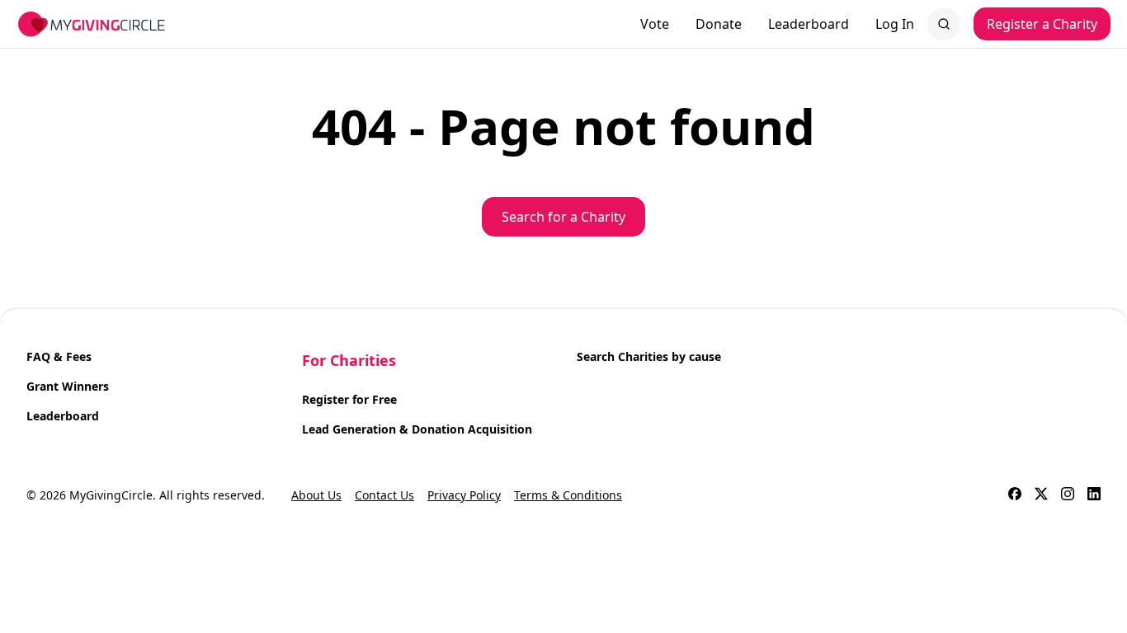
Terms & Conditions (568, 495)
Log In (894, 24)
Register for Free (349, 399)
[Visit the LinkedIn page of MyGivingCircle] (1094, 495)
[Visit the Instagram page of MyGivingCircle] (1067, 495)
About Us (316, 495)
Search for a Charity (563, 217)
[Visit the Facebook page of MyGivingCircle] (1014, 495)
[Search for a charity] (943, 23)
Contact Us (384, 495)
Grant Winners (67, 386)
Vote (654, 24)
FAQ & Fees (59, 356)
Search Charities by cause (649, 356)
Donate (719, 24)
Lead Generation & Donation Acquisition (417, 429)
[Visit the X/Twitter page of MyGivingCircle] (1041, 495)
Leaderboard (808, 24)
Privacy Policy (464, 495)
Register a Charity (1042, 24)
